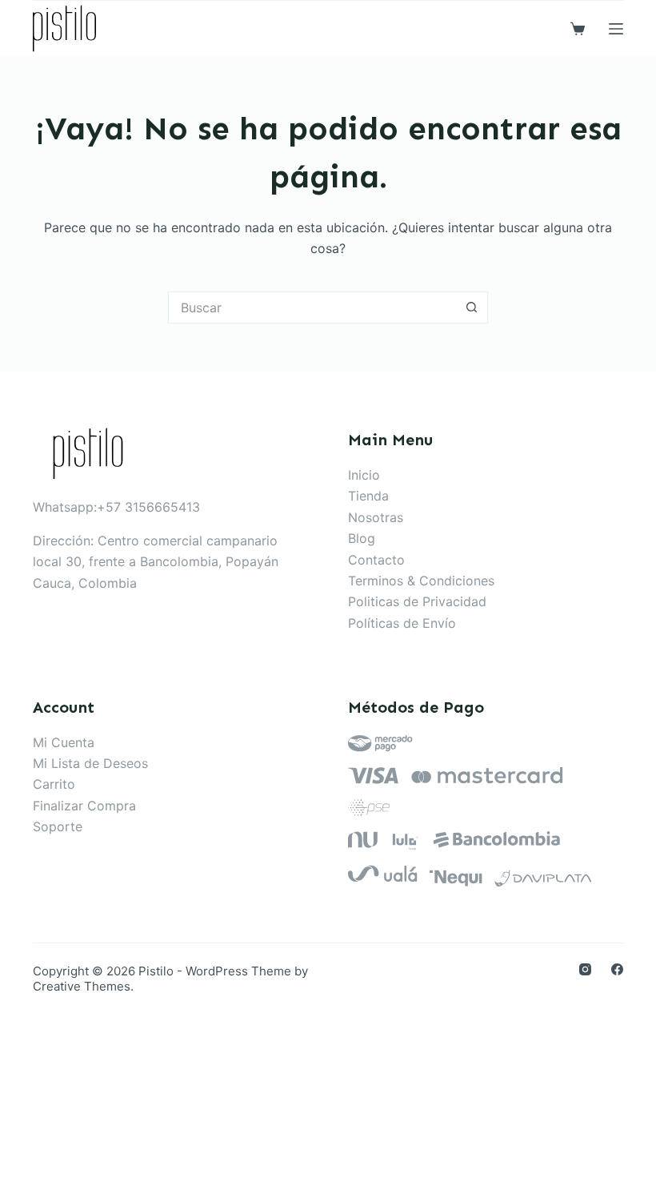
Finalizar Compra (84, 806)
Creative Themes (81, 986)
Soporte (57, 826)
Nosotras (375, 517)
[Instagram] (585, 969)
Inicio (364, 475)
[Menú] (616, 29)
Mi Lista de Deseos (90, 763)
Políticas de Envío (402, 623)
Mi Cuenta (63, 742)
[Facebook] (617, 969)
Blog (361, 538)
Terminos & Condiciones (421, 581)
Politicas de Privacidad (417, 601)
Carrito (54, 784)
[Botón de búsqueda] (472, 307)
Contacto (376, 560)
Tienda (368, 496)
